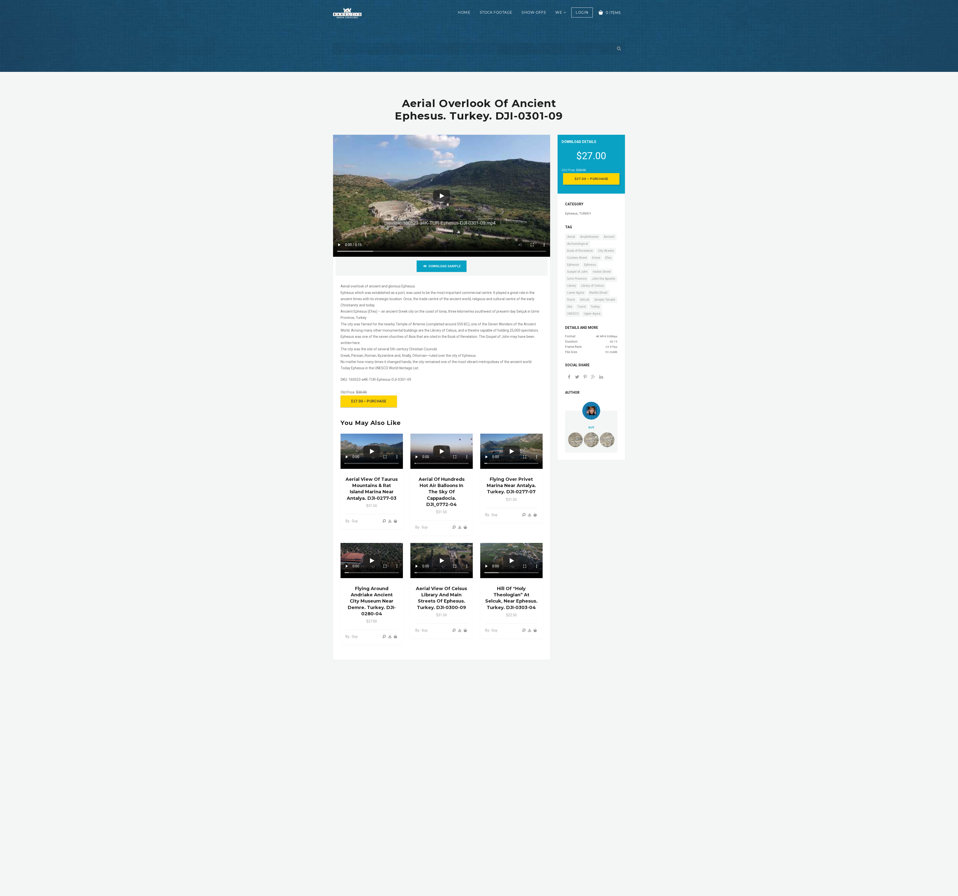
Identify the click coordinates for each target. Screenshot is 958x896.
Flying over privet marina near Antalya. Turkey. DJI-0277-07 (511, 486)
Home (464, 12)
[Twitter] (577, 377)
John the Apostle (603, 278)
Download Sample (445, 266)
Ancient (609, 237)
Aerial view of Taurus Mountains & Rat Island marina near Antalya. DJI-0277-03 (372, 489)
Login (582, 12)
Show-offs (534, 12)
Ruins (571, 299)
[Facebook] (569, 377)
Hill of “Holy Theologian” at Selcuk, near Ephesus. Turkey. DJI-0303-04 (511, 598)
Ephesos (573, 264)
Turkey (595, 306)
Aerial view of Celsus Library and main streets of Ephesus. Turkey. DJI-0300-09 (441, 598)
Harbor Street (602, 271)
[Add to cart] (395, 521)
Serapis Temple (604, 299)
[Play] (441, 196)
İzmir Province (577, 278)
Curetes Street (577, 257)
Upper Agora (592, 313)
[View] (384, 521)
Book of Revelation (580, 251)
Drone (596, 257)
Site (569, 306)
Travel (581, 306)
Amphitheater (589, 237)
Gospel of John (577, 271)
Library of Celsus (592, 285)
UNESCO (573, 313)
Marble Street (598, 292)
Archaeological (577, 244)
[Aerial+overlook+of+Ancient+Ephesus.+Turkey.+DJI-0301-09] (593, 377)
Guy (591, 427)
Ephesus (571, 213)
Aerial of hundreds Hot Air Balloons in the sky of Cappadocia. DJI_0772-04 (442, 492)
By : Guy (352, 521)
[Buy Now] (389, 521)
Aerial (571, 237)
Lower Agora (575, 292)
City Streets (606, 251)
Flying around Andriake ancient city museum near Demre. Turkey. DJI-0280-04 (372, 601)
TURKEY (585, 213)
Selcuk (584, 299)
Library (571, 285)
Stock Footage (496, 12)
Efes (608, 257)
